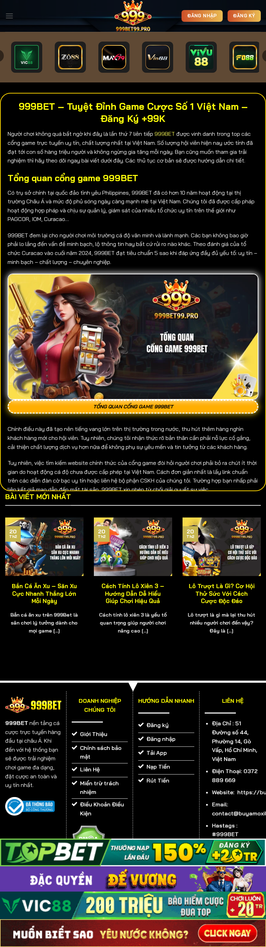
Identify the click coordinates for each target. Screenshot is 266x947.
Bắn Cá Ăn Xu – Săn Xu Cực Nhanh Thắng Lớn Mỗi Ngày (44, 593)
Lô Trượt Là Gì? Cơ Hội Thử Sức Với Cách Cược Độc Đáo (222, 593)
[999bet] (133, 16)
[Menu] (9, 15)
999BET (164, 133)
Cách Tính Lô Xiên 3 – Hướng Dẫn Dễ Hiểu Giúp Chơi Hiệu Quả (132, 593)
